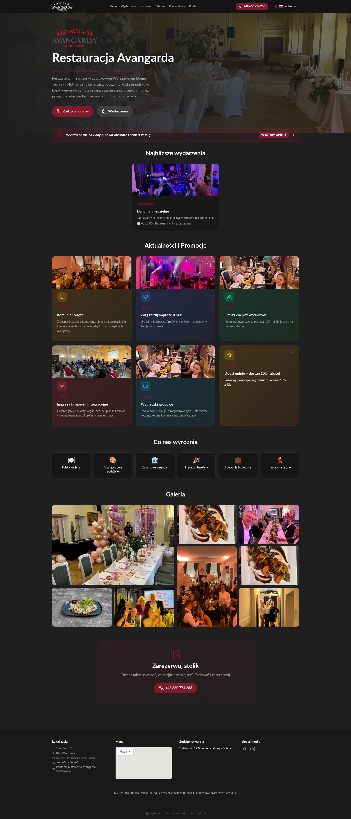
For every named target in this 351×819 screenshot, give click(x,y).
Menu (113, 6)
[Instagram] (252, 749)
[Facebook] (244, 749)
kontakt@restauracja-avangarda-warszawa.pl (76, 769)
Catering (160, 6)
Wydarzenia (128, 6)
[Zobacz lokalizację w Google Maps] (143, 763)
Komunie (145, 6)
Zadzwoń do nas (76, 111)
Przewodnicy (177, 6)
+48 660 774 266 (254, 6)
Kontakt (194, 6)
